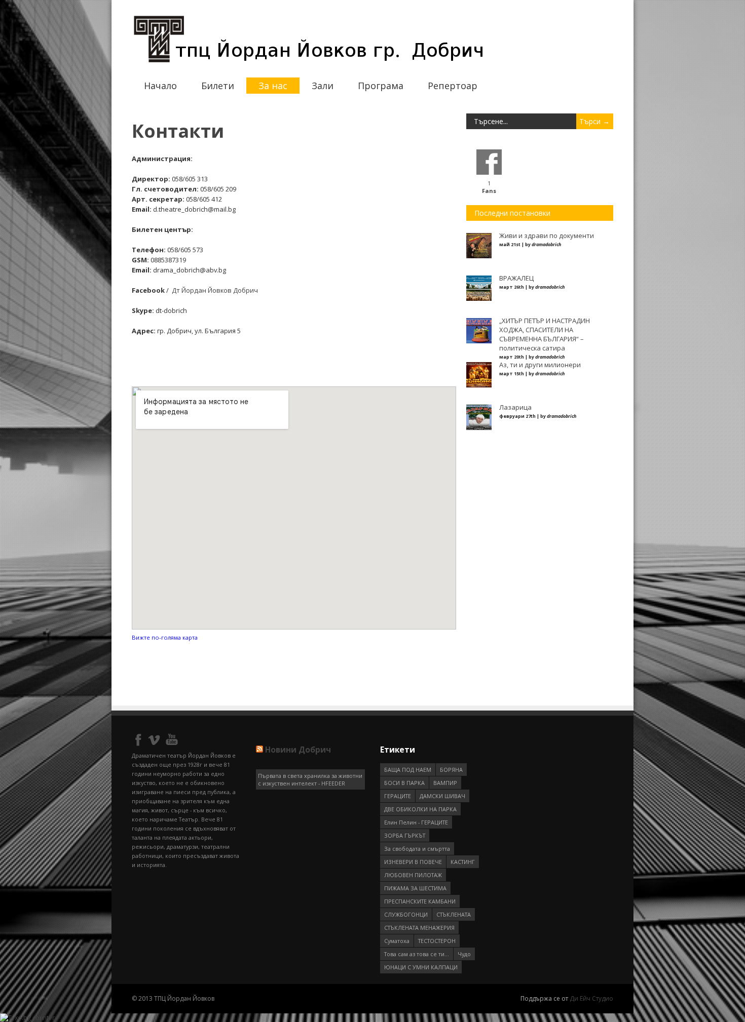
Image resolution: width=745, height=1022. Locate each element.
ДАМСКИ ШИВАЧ (442, 796)
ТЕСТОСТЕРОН (437, 941)
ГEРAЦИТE (397, 796)
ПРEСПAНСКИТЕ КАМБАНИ (420, 901)
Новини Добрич (298, 749)
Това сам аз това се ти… (416, 954)
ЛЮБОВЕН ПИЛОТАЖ (413, 875)
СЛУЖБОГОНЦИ (406, 914)
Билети (217, 86)
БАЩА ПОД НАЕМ (407, 769)
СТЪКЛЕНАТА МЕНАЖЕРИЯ (419, 927)
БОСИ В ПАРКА (404, 783)
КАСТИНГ (463, 862)
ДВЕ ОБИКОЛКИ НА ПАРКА (420, 809)
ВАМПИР (445, 783)
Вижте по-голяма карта (165, 637)
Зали (322, 86)
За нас (272, 86)
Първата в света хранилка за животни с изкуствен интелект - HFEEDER (310, 779)
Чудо (464, 954)
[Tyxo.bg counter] (27, 1017)
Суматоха (396, 941)
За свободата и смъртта (417, 848)
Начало (160, 86)
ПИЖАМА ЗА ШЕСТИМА (415, 888)
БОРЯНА (451, 769)
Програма (380, 86)
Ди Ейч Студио (591, 998)
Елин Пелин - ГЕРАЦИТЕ (416, 822)
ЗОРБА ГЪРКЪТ (404, 835)
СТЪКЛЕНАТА (453, 914)
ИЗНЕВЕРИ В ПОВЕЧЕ (413, 862)
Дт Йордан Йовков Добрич (214, 290)
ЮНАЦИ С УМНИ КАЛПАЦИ (421, 967)
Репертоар (452, 86)
